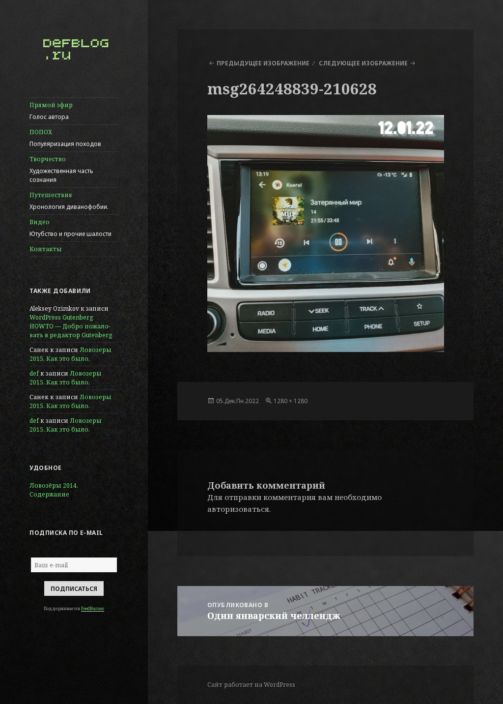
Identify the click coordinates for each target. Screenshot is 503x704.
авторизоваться (238, 509)
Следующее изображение (363, 63)
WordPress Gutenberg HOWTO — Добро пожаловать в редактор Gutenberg (70, 326)
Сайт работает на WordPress (251, 684)
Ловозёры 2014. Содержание (53, 490)
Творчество (61, 169)
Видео (70, 228)
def (34, 373)
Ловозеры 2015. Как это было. (70, 354)
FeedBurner (92, 608)
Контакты (45, 249)
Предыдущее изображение (263, 63)
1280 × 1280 (290, 401)
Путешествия (69, 201)
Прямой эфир (51, 111)
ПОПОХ (65, 138)
